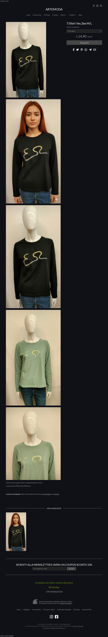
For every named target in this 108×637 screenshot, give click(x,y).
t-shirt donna (47, 494)
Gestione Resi (86, 609)
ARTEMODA (54, 9)
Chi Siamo (47, 15)
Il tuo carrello (37, 15)
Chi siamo (76, 609)
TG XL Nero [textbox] (71, 31)
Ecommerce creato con (54, 628)
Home (28, 15)
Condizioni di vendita (64, 609)
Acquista (84, 42)
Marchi (62, 15)
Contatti (55, 15)
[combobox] (84, 31)
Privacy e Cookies (49, 609)
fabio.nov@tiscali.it (78, 626)
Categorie (26, 609)
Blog (80, 15)
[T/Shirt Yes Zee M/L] (33, 151)
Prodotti (72, 15)
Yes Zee (56, 494)
